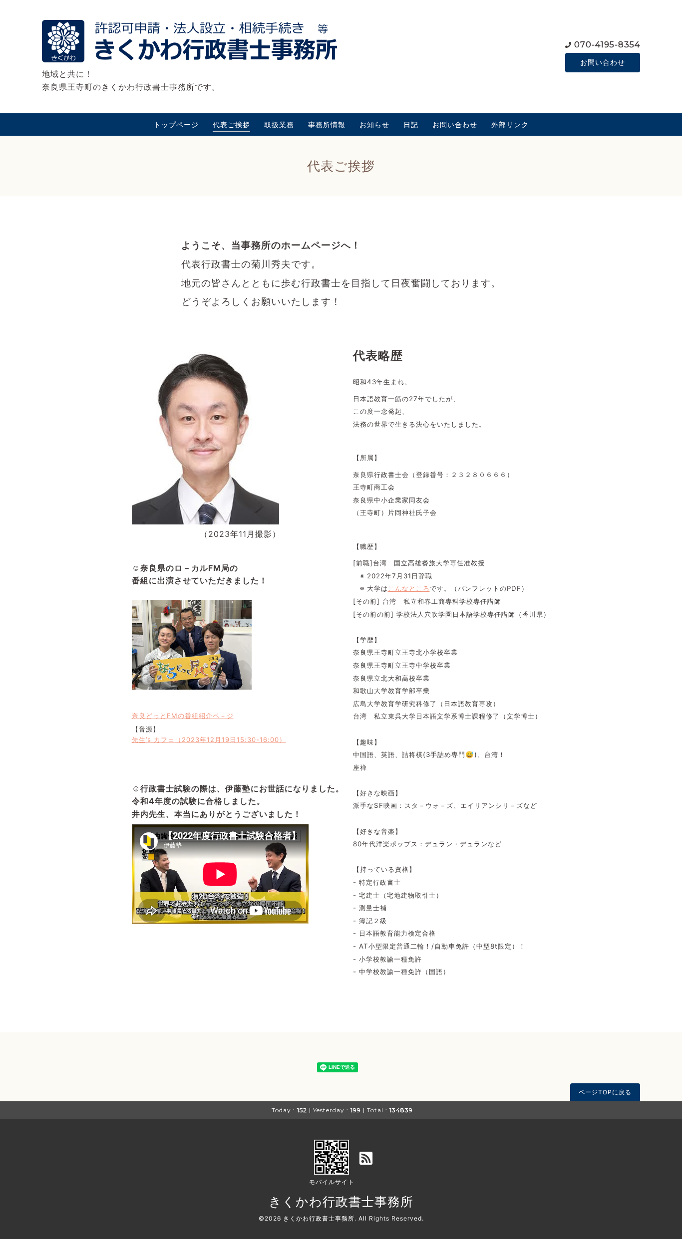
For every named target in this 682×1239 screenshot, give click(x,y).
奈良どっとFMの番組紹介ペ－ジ (183, 716)
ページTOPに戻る (605, 1092)
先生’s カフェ (153, 739)
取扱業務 (279, 124)
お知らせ (374, 124)
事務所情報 (326, 124)
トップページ (176, 124)
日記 (410, 124)
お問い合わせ (602, 62)
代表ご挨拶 (231, 124)
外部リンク (510, 124)
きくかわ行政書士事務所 (341, 1201)
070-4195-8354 (607, 44)
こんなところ (409, 588)
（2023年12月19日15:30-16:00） (230, 739)
